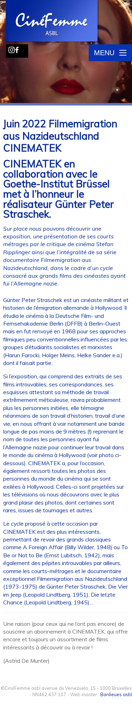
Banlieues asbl (116, 694)
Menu (104, 53)
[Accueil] (52, 21)
